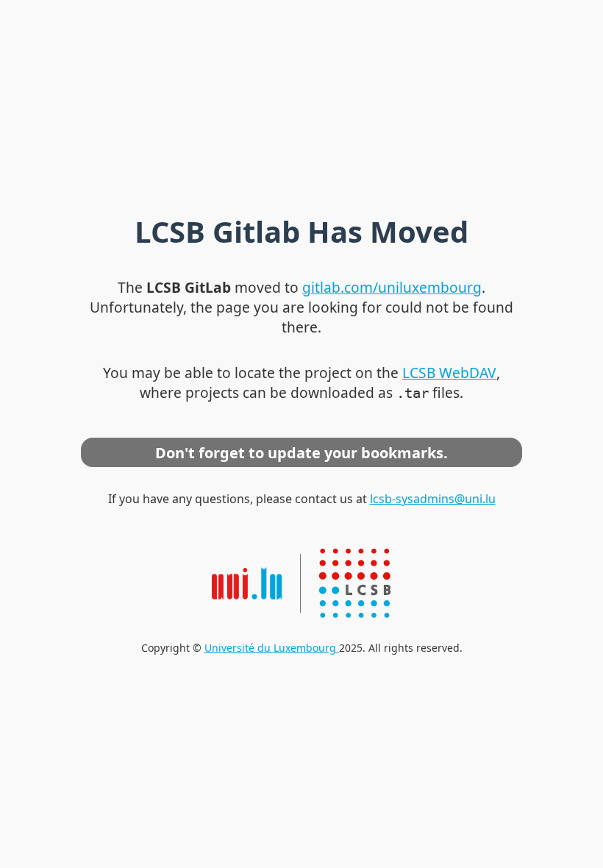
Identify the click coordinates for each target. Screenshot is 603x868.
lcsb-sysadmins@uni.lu (433, 499)
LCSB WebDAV (449, 373)
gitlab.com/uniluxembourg (392, 287)
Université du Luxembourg (271, 648)
